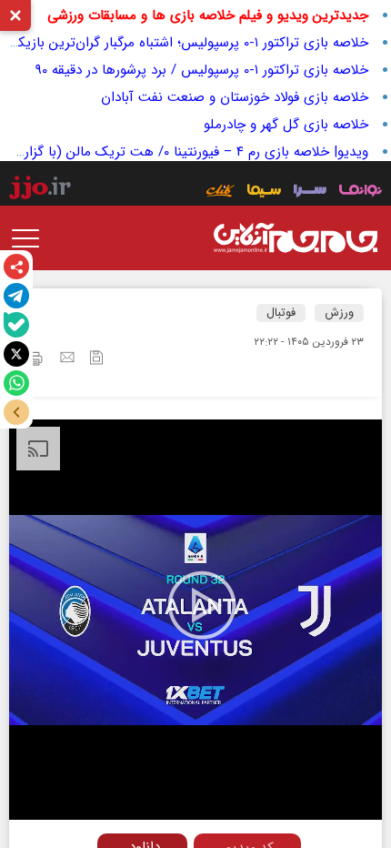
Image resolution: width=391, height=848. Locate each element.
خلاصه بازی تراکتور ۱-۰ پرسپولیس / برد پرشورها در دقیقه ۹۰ (201, 70)
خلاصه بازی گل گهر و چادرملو (286, 125)
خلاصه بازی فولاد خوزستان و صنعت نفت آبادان (234, 97)
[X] (16, 353)
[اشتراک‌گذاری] (16, 266)
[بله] (16, 324)
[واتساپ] (16, 383)
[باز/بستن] (16, 412)
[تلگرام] (16, 295)
